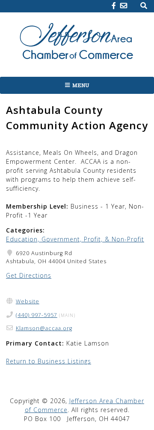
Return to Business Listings (48, 361)
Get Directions (28, 275)
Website (27, 301)
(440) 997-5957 (36, 315)
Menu (80, 85)
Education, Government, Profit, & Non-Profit (75, 239)
